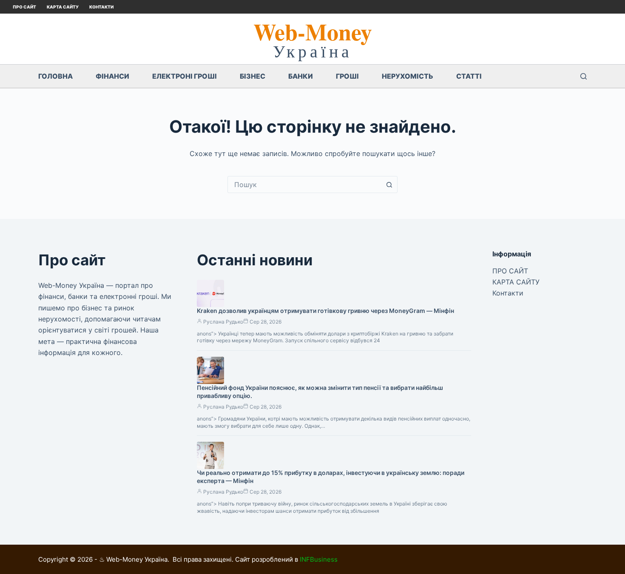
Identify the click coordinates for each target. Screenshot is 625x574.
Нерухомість (407, 76)
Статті (469, 76)
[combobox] (304, 184)
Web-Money (312, 31)
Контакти (101, 6)
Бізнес (252, 76)
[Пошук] (583, 76)
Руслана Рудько (223, 321)
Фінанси (112, 76)
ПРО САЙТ (24, 6)
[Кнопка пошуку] (389, 184)
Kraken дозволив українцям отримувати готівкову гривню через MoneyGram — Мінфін (325, 310)
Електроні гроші (184, 76)
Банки (300, 76)
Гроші (347, 76)
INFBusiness (319, 559)
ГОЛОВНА (55, 76)
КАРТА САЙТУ (63, 6)
